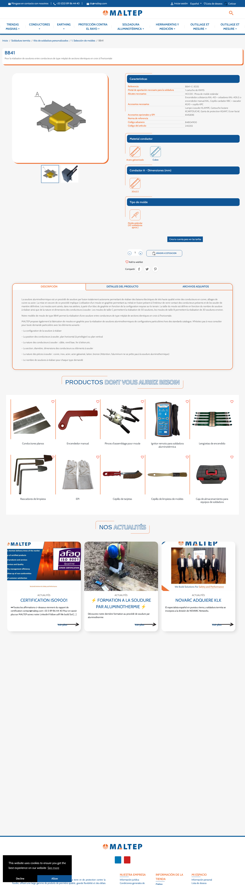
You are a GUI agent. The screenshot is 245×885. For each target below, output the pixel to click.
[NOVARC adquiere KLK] (198, 566)
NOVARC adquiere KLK (198, 600)
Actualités (43, 595)
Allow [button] (54, 878)
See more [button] (53, 868)
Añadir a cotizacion (164, 253)
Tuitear (147, 269)
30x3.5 (135, 192)
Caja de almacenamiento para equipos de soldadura (212, 500)
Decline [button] (20, 878)
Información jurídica (129, 879)
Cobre (155, 160)
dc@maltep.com (96, 3)
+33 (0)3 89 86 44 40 (66, 3)
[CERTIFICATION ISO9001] (44, 566)
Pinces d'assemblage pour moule (122, 443)
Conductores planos (33, 443)
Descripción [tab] (49, 286)
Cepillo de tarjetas (122, 499)
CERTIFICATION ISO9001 (43, 600)
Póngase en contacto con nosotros (28, 3)
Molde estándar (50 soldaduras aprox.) (135, 223)
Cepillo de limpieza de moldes (167, 499)
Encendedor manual (78, 443)
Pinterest (155, 269)
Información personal (202, 879)
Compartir (139, 269)
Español (194, 3)
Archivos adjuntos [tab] (196, 286)
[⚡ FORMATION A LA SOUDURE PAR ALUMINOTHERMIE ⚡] (121, 566)
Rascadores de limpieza (33, 499)
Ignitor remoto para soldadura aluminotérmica (167, 445)
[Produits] (68, 624)
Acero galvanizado (135, 160)
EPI (77, 499)
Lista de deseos (213, 3)
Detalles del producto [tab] (122, 286)
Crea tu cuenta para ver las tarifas (185, 239)
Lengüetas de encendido (212, 443)
